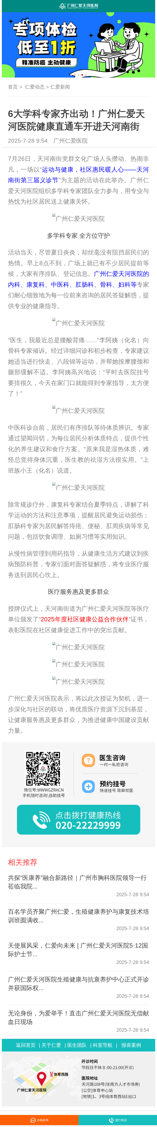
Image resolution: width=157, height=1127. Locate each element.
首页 (13, 87)
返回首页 (26, 1045)
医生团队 (77, 1045)
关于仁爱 (51, 1045)
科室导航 (102, 1045)
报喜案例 (131, 1045)
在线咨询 (47, 1120)
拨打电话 (121, 1120)
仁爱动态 (35, 87)
